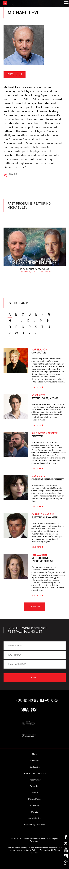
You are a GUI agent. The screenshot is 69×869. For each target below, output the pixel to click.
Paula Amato (42, 558)
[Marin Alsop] (16, 360)
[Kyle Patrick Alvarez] (16, 444)
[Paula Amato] (16, 566)
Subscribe (34, 786)
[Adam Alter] (16, 406)
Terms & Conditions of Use (35, 773)
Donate (34, 812)
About (34, 754)
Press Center (34, 780)
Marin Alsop (39, 351)
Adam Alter (45, 397)
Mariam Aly (47, 478)
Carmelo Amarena (44, 516)
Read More (36, 387)
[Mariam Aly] (16, 487)
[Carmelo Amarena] (16, 525)
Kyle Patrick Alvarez (44, 435)
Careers (34, 793)
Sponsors (34, 761)
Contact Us (34, 767)
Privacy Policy (34, 799)
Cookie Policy (34, 818)
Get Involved (34, 806)
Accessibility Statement (34, 825)
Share (13, 174)
